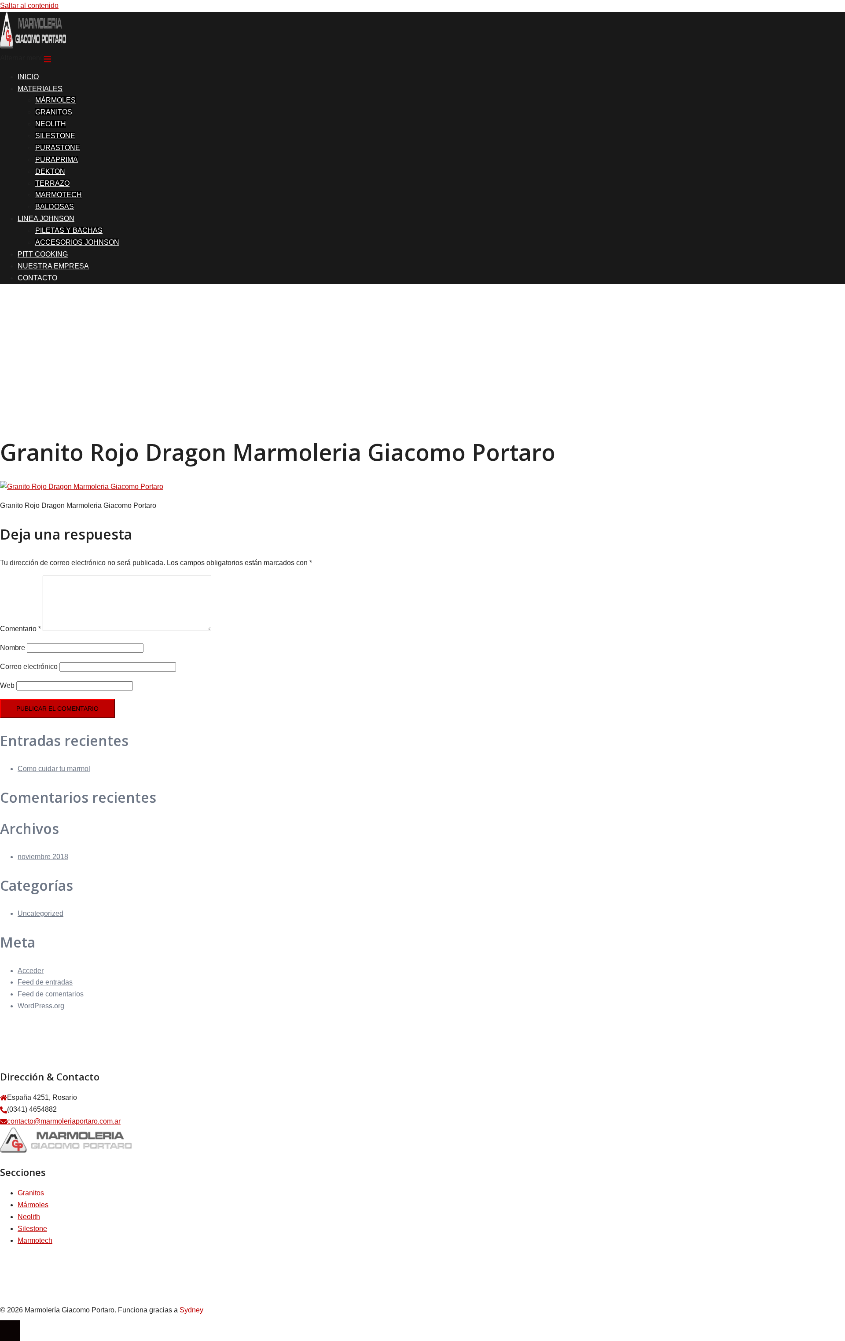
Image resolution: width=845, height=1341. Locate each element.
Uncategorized (40, 913)
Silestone (32, 1228)
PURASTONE (57, 147)
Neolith (29, 1216)
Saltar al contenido (29, 5)
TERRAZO (52, 183)
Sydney (191, 1310)
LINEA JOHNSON (46, 218)
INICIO (28, 77)
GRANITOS (53, 112)
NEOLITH (50, 124)
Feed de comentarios (51, 994)
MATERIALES (40, 88)
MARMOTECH (58, 194)
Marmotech (35, 1240)
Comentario (20, 628)
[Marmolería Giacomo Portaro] (33, 46)
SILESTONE (55, 136)
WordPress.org (41, 1006)
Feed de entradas (45, 982)
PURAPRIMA (56, 159)
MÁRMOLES (55, 100)
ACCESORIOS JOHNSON (77, 242)
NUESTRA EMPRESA (53, 266)
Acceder (31, 970)
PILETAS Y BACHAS (69, 230)
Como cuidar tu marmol (54, 768)
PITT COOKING (43, 254)
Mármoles (33, 1205)
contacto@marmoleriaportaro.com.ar (64, 1121)
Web (7, 685)
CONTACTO (37, 278)
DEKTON (50, 171)
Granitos (31, 1193)
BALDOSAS (54, 206)
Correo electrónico (29, 666)
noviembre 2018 (43, 856)
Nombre (12, 647)
